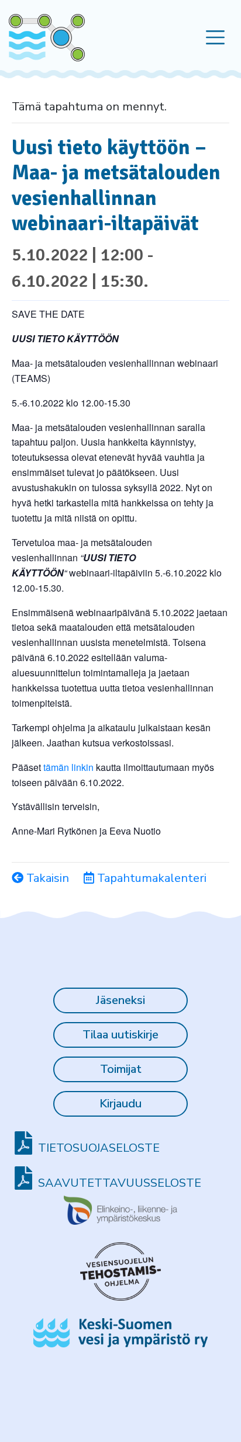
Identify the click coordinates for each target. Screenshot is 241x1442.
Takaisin (46, 878)
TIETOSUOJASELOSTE (99, 1148)
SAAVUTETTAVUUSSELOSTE (119, 1183)
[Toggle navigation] (215, 37)
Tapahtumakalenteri (150, 878)
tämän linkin (68, 767)
